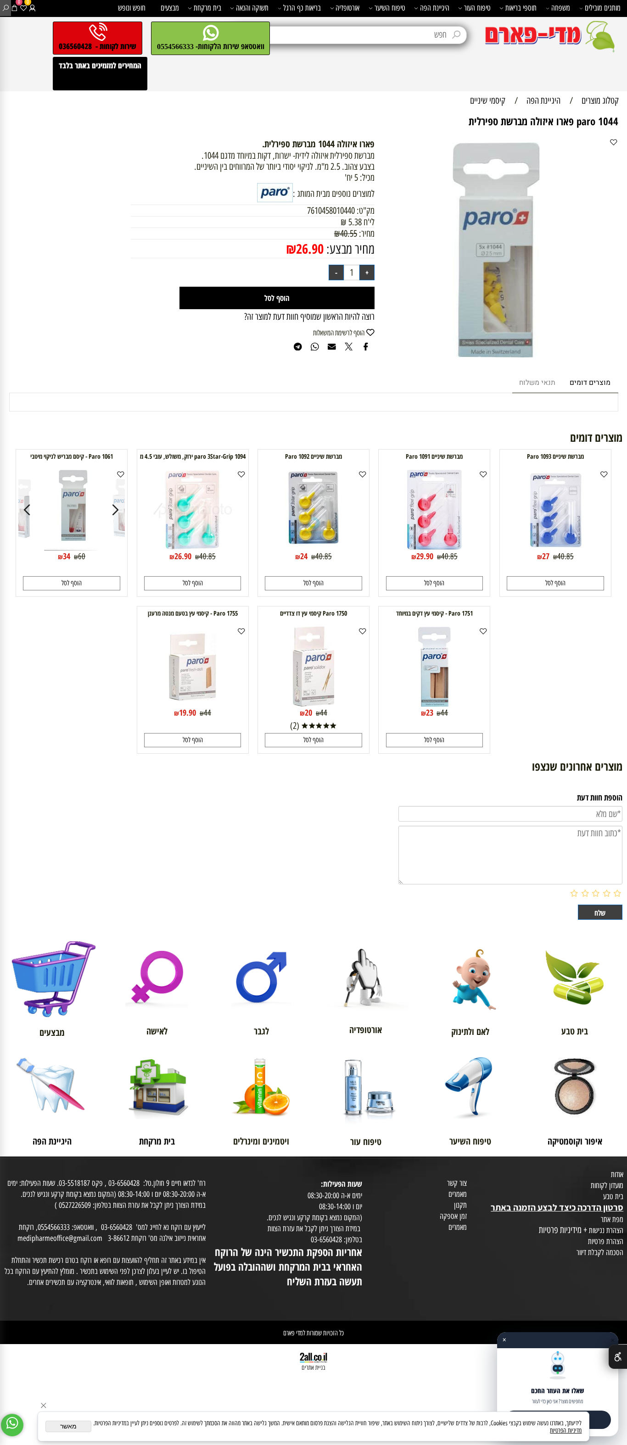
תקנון (460, 1205)
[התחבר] (32, 8)
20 (308, 712)
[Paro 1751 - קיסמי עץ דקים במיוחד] (434, 703)
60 (81, 556)
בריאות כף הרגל (302, 7)
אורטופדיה (347, 7)
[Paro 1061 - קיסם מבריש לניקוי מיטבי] (72, 547)
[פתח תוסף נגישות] (618, 1357)
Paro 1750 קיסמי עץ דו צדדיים (313, 613)
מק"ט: (366, 210)
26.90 (310, 248)
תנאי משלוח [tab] (537, 383)
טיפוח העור (477, 7)
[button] (555, 583)
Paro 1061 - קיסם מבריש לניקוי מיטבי (71, 456)
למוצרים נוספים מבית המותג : (334, 193)
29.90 (424, 555)
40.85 (565, 556)
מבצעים (170, 7)
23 (429, 712)
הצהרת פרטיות (605, 1241)
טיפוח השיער (390, 7)
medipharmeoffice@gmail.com (59, 1238)
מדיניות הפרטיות (566, 1430)
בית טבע (613, 1196)
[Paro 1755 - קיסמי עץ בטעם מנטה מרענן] (192, 703)
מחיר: (366, 233)
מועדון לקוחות (607, 1185)
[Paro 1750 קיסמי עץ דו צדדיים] (313, 703)
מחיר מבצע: (349, 249)
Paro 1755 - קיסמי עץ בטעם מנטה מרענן (193, 613)
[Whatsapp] (12, 1425)
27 (545, 555)
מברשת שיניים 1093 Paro (555, 456)
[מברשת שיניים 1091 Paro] (434, 547)
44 (444, 712)
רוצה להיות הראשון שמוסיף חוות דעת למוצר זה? (309, 316)
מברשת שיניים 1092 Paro (313, 456)
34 (66, 555)
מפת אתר (612, 1219)
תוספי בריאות (521, 7)
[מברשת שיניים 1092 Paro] (313, 547)
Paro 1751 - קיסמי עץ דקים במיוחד (434, 613)
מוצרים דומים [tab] (590, 383)
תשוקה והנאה (252, 7)
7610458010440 (331, 210)
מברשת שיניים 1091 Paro (434, 456)
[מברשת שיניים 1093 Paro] (555, 547)
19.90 (187, 712)
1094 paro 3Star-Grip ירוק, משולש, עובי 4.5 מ (193, 456)
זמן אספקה (453, 1216)
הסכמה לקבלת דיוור (600, 1252)
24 (304, 555)
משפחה (560, 7)
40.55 (348, 233)
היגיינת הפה (434, 7)
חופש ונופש (132, 7)
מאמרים (457, 1194)
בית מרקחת (207, 7)
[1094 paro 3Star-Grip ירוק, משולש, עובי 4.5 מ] (192, 547)
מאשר (68, 1426)
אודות (617, 1174)
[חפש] (6, 8)
